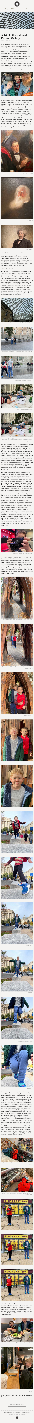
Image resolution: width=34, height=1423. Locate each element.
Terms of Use (22, 1414)
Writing (13, 9)
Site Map (16, 1414)
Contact (11, 1414)
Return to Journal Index (17, 1404)
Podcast (26, 9)
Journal (20, 9)
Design (7, 9)
